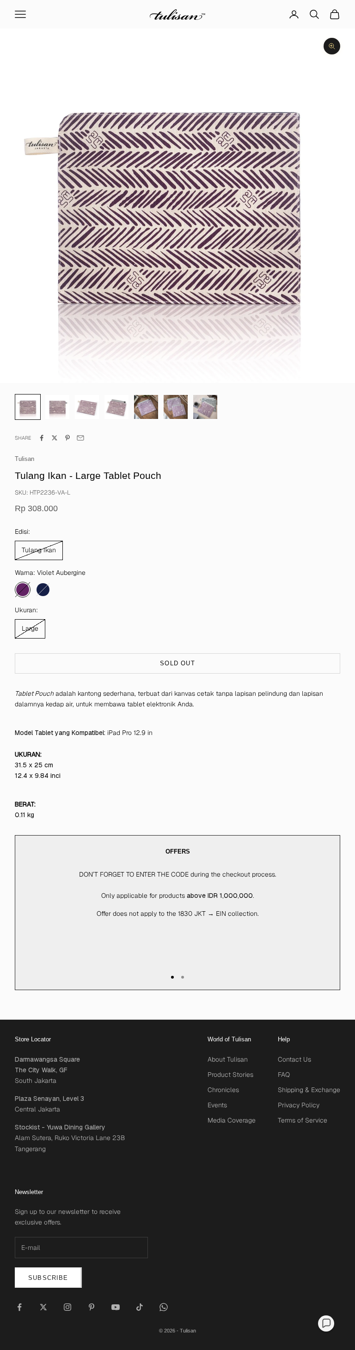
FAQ (284, 1074)
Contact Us (294, 1059)
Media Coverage (232, 1120)
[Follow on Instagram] (67, 1307)
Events (217, 1105)
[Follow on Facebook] (19, 1307)
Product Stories (230, 1074)
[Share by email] (80, 438)
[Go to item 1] (57, 407)
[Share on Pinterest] (67, 438)
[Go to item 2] (87, 407)
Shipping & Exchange (309, 1090)
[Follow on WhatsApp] (163, 1307)
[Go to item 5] (176, 407)
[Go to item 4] (146, 407)
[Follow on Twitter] (43, 1307)
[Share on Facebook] (41, 438)
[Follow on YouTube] (115, 1307)
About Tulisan (228, 1059)
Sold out (177, 663)
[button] (326, 1323)
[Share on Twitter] (54, 438)
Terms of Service (302, 1120)
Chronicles (223, 1090)
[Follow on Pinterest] (91, 1307)
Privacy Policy (298, 1105)
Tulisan (24, 458)
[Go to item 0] (28, 407)
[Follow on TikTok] (139, 1307)
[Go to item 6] (205, 407)
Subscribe (48, 1277)
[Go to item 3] (116, 407)
